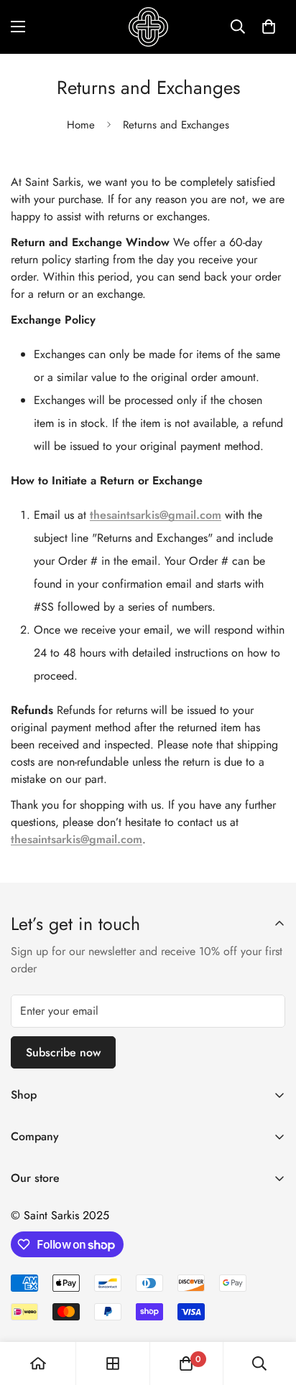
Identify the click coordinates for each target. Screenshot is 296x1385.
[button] (268, 26)
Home (81, 125)
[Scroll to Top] (270, 1309)
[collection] (113, 1363)
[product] (38, 1363)
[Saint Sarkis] (148, 27)
